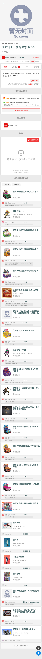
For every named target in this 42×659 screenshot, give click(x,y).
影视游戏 (6, 185)
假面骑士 (16, 185)
